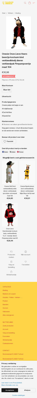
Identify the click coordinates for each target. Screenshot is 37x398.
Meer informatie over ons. (9, 385)
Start (3, 13)
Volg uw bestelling (11, 266)
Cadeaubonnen (8, 343)
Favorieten (26, 265)
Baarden (5, 304)
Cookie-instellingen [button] (18, 395)
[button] (8, 3)
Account (5, 329)
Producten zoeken (11, 256)
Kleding (18, 13)
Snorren (5, 308)
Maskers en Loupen (9, 294)
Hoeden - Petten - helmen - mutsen (12, 297)
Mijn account (25, 255)
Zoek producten (8, 326)
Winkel (10, 13)
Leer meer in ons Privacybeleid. (11, 383)
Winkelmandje (11, 275)
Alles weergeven (8, 315)
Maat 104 (6, 90)
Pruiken (5, 301)
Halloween (6, 311)
